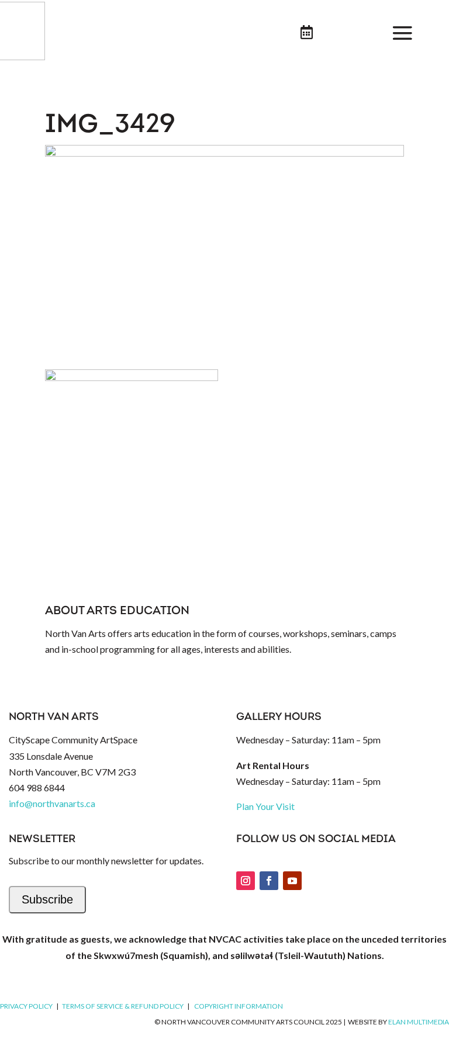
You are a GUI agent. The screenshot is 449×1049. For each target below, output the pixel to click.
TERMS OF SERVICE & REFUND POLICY (123, 1006)
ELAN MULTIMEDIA (418, 1021)
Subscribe (47, 899)
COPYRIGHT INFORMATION (238, 1006)
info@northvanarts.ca (52, 803)
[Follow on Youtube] (292, 880)
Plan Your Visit (265, 806)
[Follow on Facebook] (269, 880)
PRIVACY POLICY (26, 1006)
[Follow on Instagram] (245, 880)
